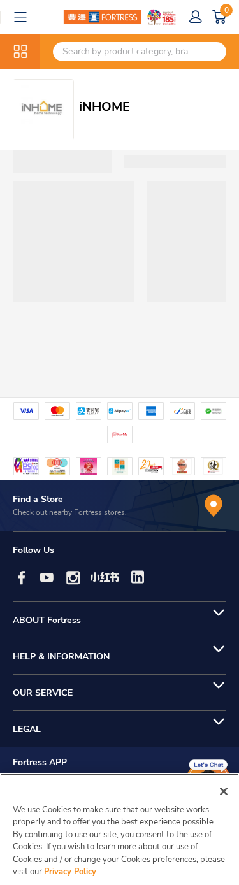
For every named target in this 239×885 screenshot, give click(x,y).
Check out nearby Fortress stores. (70, 512)
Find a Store (38, 499)
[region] (119, 829)
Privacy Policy (70, 871)
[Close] (224, 791)
